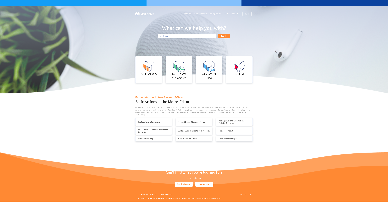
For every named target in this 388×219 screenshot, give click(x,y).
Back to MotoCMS (231, 14)
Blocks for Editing (145, 139)
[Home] (144, 14)
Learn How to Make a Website (146, 194)
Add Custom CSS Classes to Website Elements (153, 131)
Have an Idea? (204, 184)
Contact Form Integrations (149, 122)
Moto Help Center (141, 97)
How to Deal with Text (187, 139)
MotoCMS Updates (167, 194)
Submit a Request (191, 14)
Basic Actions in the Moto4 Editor (170, 97)
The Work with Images (228, 139)
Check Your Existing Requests (211, 14)
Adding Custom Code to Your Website (194, 131)
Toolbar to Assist (226, 131)
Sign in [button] (247, 14)
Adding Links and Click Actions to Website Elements (233, 122)
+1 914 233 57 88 (245, 194)
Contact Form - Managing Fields (191, 122)
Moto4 (153, 97)
